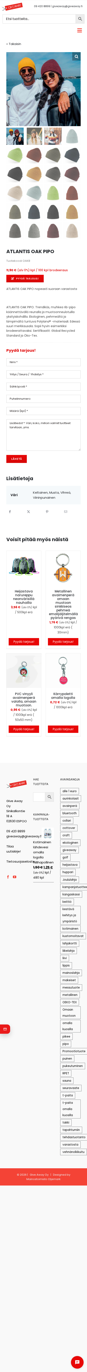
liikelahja (69, 951)
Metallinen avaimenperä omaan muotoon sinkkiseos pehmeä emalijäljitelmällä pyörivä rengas (63, 604)
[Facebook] (10, 511)
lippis (66, 966)
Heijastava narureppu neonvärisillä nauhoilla (23, 597)
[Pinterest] (47, 511)
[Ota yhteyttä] (5, 1029)
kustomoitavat (73, 936)
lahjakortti (70, 943)
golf (65, 857)
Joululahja (70, 880)
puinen (67, 1059)
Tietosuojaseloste (20, 861)
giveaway (69, 850)
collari (67, 821)
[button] (76, 56)
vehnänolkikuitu (73, 1152)
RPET (66, 1073)
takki (66, 1123)
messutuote (71, 988)
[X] (28, 511)
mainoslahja (71, 973)
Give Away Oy (39, 1175)
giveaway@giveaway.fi (67, 6)
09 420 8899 (42, 6)
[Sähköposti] (65, 511)
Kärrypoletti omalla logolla (63, 696)
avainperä (70, 806)
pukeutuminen (73, 1066)
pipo (66, 1044)
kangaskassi (71, 894)
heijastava (70, 865)
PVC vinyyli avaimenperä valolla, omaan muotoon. (23, 699)
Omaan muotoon (69, 1013)
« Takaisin (13, 44)
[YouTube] (14, 877)
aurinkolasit (71, 799)
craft (66, 835)
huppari (68, 872)
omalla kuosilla (68, 1026)
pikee (66, 1037)
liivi (65, 958)
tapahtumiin (71, 1130)
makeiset (69, 980)
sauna (67, 1081)
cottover (69, 828)
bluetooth (70, 813)
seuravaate (71, 1088)
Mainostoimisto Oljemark (43, 1179)
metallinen (70, 995)
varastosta (70, 1145)
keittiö (67, 902)
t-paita (68, 1095)
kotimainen (70, 929)
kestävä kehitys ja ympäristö (70, 915)
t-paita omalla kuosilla (68, 1109)
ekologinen (70, 843)
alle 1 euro (70, 791)
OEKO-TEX (70, 1002)
